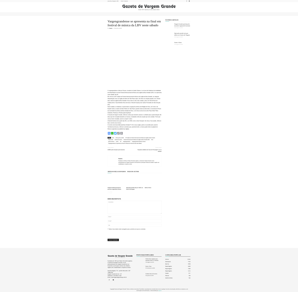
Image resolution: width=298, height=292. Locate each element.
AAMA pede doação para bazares (116, 149)
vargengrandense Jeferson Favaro (139, 141)
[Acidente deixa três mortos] (140, 275)
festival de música (118, 139)
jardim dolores (111, 141)
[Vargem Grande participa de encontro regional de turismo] (116, 180)
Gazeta (110, 28)
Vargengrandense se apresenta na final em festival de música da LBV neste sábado (125, 143)
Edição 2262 (110, 139)
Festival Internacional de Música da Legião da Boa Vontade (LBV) (137, 139)
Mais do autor (133, 171)
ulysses (160, 290)
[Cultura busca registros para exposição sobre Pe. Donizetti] (140, 260)
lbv (120, 141)
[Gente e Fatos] (153, 180)
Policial (167, 275)
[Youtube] (189, 1)
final (152, 139)
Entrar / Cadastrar (124, 1)
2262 (113, 137)
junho (117, 141)
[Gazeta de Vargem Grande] (149, 7)
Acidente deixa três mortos (151, 273)
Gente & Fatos (169, 278)
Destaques (168, 261)
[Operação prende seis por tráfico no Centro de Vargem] (134, 180)
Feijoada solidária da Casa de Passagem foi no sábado (150, 150)
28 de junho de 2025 (120, 137)
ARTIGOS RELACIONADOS (117, 171)
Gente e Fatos (148, 187)
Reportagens (168, 266)
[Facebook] (187, 1)
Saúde (167, 273)
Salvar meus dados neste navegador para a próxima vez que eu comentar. (127, 229)
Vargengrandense (126, 141)
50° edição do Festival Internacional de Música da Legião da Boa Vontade (140, 137)
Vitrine (167, 259)
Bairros (167, 264)
